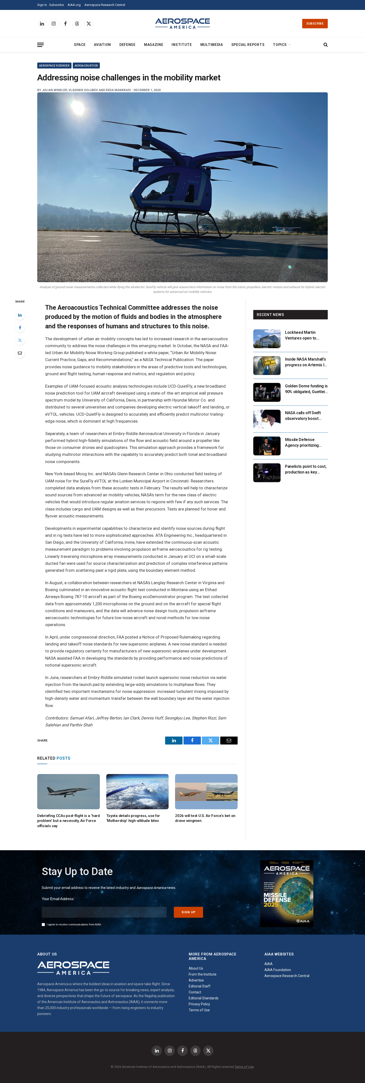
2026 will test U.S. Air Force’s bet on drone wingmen (205, 818)
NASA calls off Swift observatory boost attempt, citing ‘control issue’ (305, 416)
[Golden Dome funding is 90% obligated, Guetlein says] (267, 392)
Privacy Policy (199, 1004)
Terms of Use (199, 1010)
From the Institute (203, 974)
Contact (195, 992)
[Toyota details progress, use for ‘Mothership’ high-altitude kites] (137, 791)
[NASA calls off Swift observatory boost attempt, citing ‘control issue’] (267, 419)
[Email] (20, 353)
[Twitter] (20, 340)
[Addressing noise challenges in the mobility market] (182, 187)
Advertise (196, 980)
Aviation (102, 45)
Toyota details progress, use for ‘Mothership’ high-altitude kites (133, 818)
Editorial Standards (204, 998)
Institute (182, 45)
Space (80, 45)
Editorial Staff (200, 986)
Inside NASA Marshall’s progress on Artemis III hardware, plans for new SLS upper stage (306, 362)
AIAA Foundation (277, 970)
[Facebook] (20, 328)
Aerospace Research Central (104, 5)
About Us (196, 968)
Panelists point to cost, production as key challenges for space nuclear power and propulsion (305, 469)
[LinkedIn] (20, 315)
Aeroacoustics (86, 65)
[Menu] (40, 44)
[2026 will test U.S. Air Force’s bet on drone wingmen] (206, 791)
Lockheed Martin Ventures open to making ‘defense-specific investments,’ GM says (304, 335)
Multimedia (211, 45)
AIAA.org (74, 5)
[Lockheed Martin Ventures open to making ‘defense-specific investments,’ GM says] (267, 338)
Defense (127, 45)
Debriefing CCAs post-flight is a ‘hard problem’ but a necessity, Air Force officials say (68, 820)
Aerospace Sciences (54, 65)
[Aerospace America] (182, 23)
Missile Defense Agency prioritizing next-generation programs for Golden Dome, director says (303, 442)
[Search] (325, 44)
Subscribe (56, 5)
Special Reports (248, 45)
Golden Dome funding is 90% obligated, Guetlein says (306, 389)
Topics (280, 45)
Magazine (153, 45)
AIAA (268, 964)
